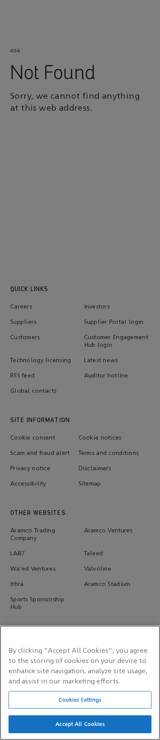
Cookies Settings (79, 700)
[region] (80, 683)
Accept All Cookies (79, 724)
